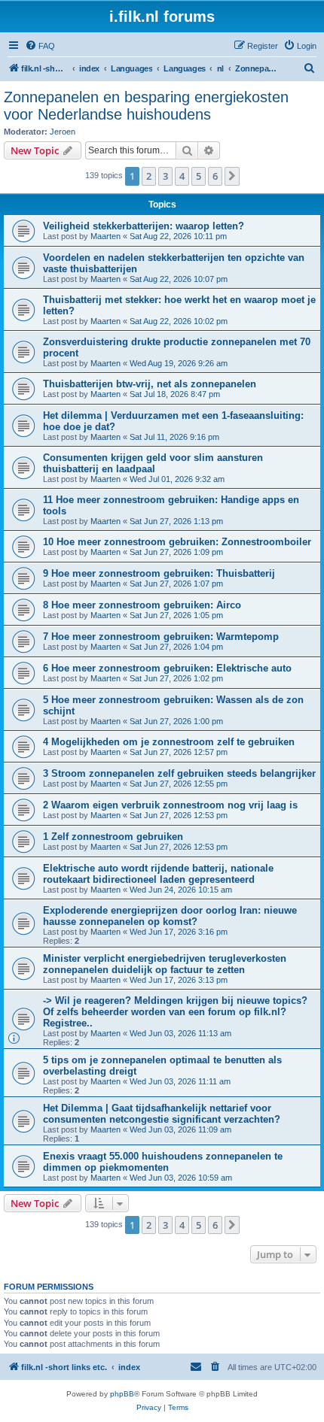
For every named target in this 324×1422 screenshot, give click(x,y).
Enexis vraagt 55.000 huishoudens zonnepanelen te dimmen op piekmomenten (163, 1162)
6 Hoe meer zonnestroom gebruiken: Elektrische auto (167, 668)
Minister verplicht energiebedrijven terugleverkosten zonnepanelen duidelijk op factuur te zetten (164, 964)
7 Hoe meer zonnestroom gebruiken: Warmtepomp (161, 636)
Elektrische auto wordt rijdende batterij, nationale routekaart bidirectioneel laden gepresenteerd (158, 874)
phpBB (122, 1394)
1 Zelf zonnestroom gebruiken (113, 836)
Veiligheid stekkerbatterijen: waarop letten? (143, 226)
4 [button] (182, 176)
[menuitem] (40, 46)
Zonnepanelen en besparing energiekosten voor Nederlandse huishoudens (146, 106)
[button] (232, 176)
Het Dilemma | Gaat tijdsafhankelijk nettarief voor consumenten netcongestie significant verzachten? (161, 1113)
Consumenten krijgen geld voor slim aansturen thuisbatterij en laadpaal (153, 463)
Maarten (105, 236)
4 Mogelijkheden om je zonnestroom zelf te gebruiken (169, 741)
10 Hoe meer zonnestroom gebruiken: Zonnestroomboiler (177, 541)
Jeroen (62, 131)
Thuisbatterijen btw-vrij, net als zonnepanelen (149, 384)
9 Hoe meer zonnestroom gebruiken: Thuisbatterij (159, 573)
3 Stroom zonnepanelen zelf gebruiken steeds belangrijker (179, 773)
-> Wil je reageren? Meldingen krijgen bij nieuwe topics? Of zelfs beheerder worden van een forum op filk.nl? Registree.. (175, 1012)
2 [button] (148, 176)
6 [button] (215, 176)
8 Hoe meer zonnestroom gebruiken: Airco (142, 605)
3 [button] (165, 176)
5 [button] (198, 176)
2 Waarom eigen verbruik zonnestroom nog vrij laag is (170, 805)
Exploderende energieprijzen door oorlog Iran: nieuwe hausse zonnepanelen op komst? (170, 916)
